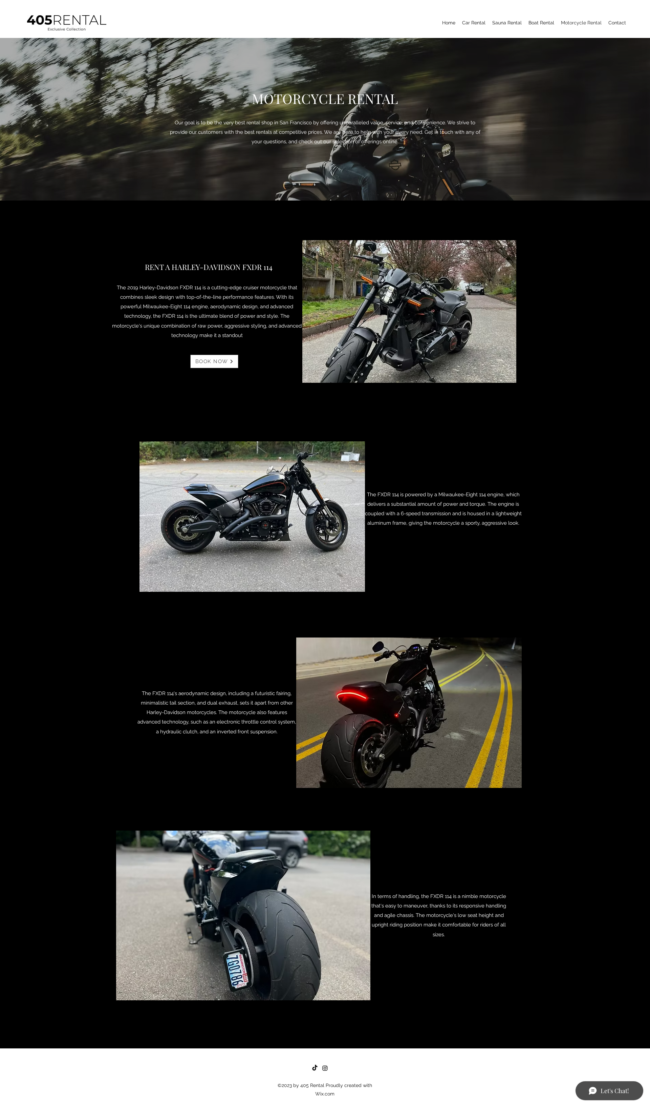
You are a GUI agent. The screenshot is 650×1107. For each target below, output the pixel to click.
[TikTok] (314, 1068)
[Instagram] (325, 1068)
